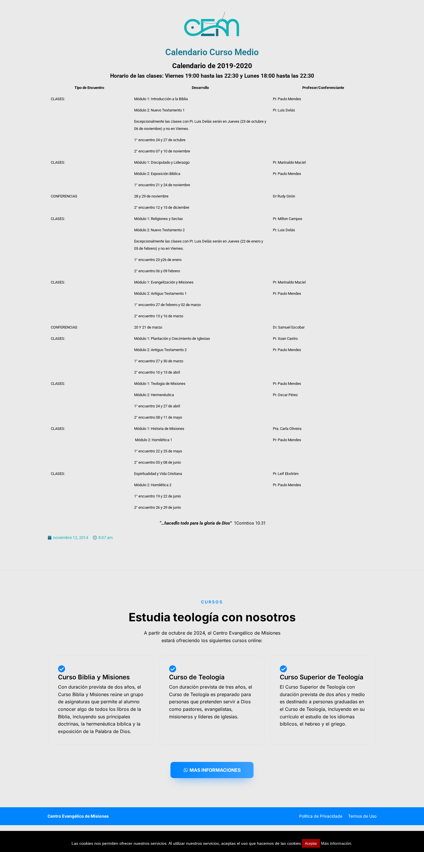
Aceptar (311, 844)
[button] (212, 770)
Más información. (336, 843)
